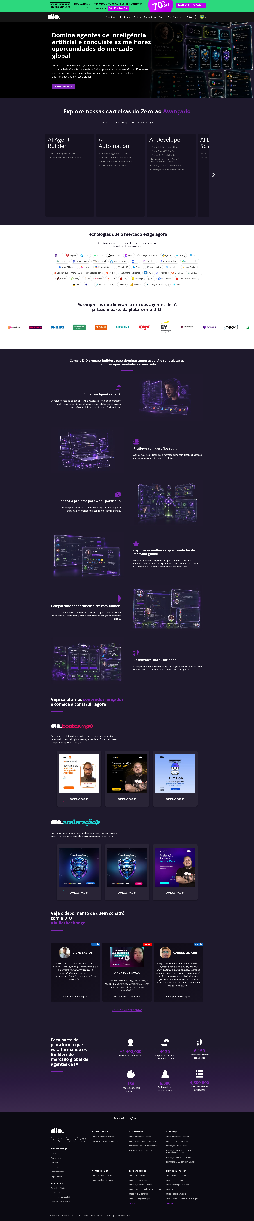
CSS (136, 261)
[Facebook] (61, 1139)
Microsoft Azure (120, 261)
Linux (78, 284)
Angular (72, 255)
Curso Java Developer (138, 1175)
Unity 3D (124, 267)
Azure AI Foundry (69, 267)
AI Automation (114, 142)
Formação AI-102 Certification (166, 165)
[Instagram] (83, 1139)
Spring (76, 278)
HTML (112, 278)
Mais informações (125, 1118)
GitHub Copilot (191, 261)
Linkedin (95, 944)
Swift (111, 273)
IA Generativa (155, 267)
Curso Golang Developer (139, 1198)
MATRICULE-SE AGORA (190, 5)
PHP (124, 284)
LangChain (173, 267)
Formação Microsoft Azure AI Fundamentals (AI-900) (165, 160)
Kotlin (130, 255)
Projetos (137, 17)
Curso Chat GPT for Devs (164, 151)
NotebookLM (95, 273)
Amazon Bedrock (170, 261)
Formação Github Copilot (164, 155)
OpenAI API (196, 273)
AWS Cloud (101, 261)
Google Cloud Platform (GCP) (69, 273)
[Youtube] (68, 1139)
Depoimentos (57, 1176)
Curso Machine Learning (102, 1180)
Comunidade (150, 17)
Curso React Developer (176, 1194)
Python (168, 255)
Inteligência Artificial (149, 255)
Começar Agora (63, 86)
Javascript (139, 278)
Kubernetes (166, 278)
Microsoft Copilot (105, 267)
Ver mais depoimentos (127, 1010)
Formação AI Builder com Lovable (168, 169)
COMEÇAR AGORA (79, 799)
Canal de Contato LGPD (61, 1201)
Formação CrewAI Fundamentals (66, 157)
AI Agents (163, 273)
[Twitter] (75, 1139)
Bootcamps (125, 17)
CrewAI (63, 278)
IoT (152, 278)
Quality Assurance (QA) (159, 284)
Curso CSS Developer (175, 1180)
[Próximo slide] (213, 175)
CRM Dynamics (82, 261)
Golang (182, 255)
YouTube (147, 944)
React (178, 284)
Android (100, 255)
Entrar (190, 17)
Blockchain (150, 261)
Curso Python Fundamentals (141, 1184)
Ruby (125, 278)
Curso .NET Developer (138, 1180)
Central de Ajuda (58, 1188)
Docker (139, 267)
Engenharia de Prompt (130, 273)
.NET (60, 255)
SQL (149, 273)
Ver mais (133, 1203)
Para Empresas (174, 17)
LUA (90, 284)
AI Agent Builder (59, 142)
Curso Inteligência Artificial (63, 153)
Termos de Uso (57, 1192)
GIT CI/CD (178, 273)
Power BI (137, 284)
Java (89, 278)
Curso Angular (172, 1189)
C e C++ (196, 255)
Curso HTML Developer (176, 1175)
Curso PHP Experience (138, 1194)
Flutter (86, 255)
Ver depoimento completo (75, 996)
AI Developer (166, 139)
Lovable (87, 267)
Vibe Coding (191, 267)
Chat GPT (64, 261)
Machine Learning (106, 284)
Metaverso (115, 255)
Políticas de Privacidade (61, 1197)
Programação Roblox (188, 278)
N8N (100, 278)
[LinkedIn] (53, 1139)
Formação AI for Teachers (113, 165)
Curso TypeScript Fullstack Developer (145, 1189)
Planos (162, 17)
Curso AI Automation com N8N (116, 157)
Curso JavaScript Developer (177, 1184)
